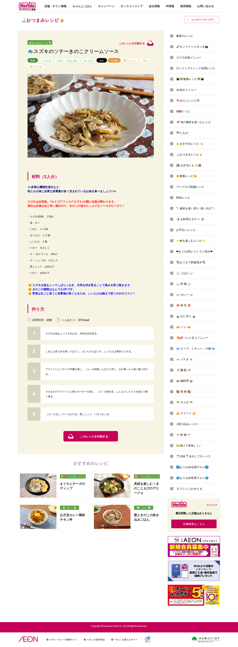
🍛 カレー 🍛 (69, 508)
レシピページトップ (203, 19)
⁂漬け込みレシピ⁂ (187, 424)
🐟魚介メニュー (186, 89)
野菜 (32, 60)
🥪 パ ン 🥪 (183, 326)
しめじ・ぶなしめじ (67, 60)
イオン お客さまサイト (126, 639)
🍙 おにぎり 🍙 (186, 316)
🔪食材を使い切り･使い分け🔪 (195, 208)
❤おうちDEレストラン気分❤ (194, 251)
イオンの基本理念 (96, 639)
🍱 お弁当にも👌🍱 (188, 165)
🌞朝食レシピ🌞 (186, 176)
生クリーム (36, 66)
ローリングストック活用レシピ (195, 68)
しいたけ (46, 60)
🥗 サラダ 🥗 (184, 402)
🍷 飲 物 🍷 (183, 434)
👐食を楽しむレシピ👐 (190, 240)
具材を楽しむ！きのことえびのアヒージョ (146, 488)
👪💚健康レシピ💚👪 (190, 79)
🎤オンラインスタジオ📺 (192, 46)
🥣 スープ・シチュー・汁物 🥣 (195, 348)
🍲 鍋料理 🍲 (184, 380)
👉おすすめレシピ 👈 (189, 143)
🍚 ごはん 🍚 (144, 508)
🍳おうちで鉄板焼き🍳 (190, 262)
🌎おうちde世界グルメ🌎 (192, 477)
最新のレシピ (184, 35)
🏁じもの (182, 132)
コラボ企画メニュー (188, 57)
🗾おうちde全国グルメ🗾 (192, 467)
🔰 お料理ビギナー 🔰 (190, 219)
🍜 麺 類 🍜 (183, 370)
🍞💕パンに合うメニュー (73, 477)
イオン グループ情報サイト (63, 639)
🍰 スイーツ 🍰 (186, 413)
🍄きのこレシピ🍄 (188, 100)
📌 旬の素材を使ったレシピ (193, 122)
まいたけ (88, 60)
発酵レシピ (183, 111)
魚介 (101, 60)
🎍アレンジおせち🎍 (189, 488)
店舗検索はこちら (194, 524)
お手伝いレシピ (186, 229)
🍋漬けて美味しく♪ (188, 445)
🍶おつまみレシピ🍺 (39, 42)
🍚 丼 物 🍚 (183, 283)
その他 (114, 60)
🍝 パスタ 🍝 (184, 359)
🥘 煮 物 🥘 (183, 391)
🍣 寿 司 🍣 (183, 305)
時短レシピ (183, 197)
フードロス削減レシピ (190, 186)
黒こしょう (130, 60)
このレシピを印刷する (94, 436)
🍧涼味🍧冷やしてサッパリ (193, 456)
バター (145, 60)
